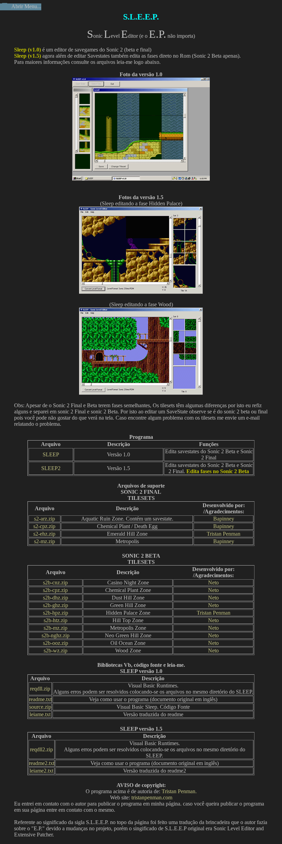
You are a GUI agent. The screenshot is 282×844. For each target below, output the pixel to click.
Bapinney (223, 519)
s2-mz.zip (44, 541)
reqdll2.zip (41, 749)
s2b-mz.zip (55, 628)
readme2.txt (41, 763)
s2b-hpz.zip (55, 613)
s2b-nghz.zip (55, 635)
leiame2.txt (41, 771)
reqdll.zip (40, 689)
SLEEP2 (51, 468)
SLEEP (51, 454)
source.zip (40, 707)
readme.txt (40, 699)
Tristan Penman (223, 534)
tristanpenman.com (151, 797)
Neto (213, 582)
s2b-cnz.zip (55, 582)
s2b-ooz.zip (55, 643)
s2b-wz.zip (55, 650)
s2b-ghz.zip (55, 605)
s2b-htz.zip (55, 620)
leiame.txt (40, 714)
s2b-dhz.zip (55, 598)
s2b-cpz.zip (55, 590)
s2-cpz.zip (44, 526)
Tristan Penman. (179, 791)
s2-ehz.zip (44, 534)
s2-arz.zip (44, 519)
